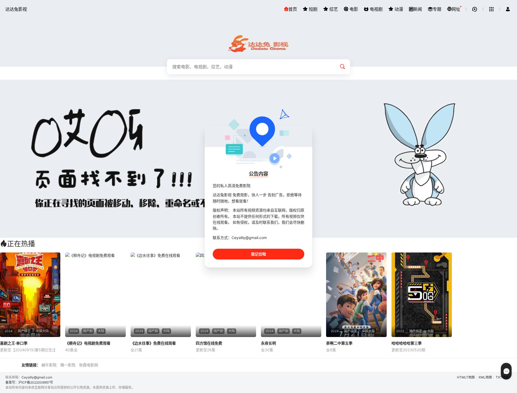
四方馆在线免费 (209, 343)
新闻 (417, 9)
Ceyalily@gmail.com (37, 377)
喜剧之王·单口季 (13, 343)
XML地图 (485, 377)
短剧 (312, 9)
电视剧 (375, 9)
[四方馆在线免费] (226, 294)
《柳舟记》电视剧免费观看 (87, 343)
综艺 (333, 9)
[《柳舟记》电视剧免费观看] (95, 294)
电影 (353, 9)
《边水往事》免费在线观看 (153, 343)
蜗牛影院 (49, 365)
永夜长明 (268, 343)
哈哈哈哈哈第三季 (407, 343)
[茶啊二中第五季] (356, 294)
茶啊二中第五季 (339, 343)
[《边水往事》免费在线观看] (161, 294)
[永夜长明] (291, 294)
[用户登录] (508, 9)
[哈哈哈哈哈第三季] (422, 294)
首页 (292, 9)
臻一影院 (67, 365)
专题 (437, 9)
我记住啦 (258, 254)
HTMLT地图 (466, 377)
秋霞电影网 (88, 365)
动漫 (398, 9)
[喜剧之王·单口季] (30, 294)
